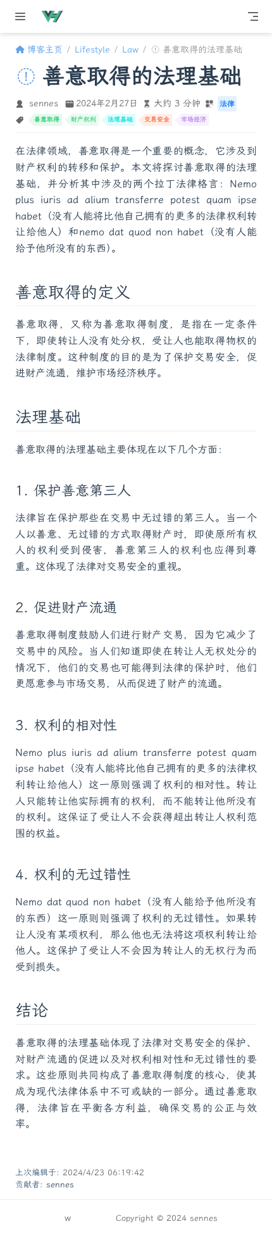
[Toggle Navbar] (253, 16)
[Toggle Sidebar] (22, 16)
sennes (43, 103)
